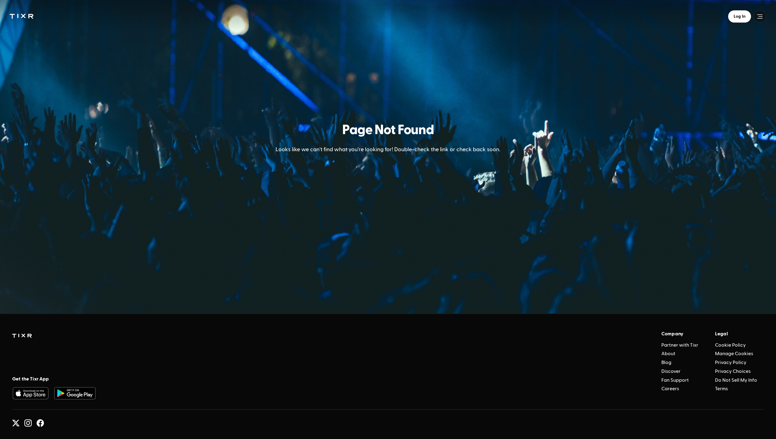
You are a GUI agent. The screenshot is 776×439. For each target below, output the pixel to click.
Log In (740, 16)
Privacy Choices (733, 371)
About (668, 353)
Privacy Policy (730, 362)
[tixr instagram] (28, 423)
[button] (21, 16)
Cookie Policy (730, 345)
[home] (22, 336)
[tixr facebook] (40, 423)
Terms (721, 388)
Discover (671, 371)
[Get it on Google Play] (75, 393)
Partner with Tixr (679, 345)
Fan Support (675, 380)
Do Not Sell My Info (736, 380)
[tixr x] (16, 423)
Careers (670, 388)
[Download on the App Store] (30, 393)
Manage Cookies (734, 353)
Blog (666, 362)
